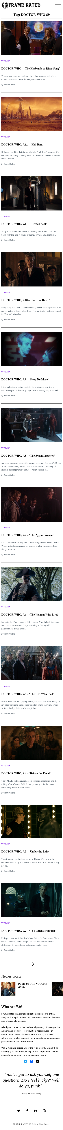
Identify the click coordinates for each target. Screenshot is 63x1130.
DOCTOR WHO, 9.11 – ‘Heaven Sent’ (24, 224)
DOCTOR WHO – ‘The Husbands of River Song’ (30, 68)
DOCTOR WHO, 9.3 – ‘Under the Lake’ (25, 851)
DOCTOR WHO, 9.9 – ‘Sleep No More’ (25, 379)
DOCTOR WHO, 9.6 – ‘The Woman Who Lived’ (30, 614)
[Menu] (58, 5)
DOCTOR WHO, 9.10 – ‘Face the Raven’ (25, 300)
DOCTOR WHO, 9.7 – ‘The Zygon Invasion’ (27, 535)
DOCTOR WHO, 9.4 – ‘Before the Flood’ (26, 773)
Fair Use (39, 1048)
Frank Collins (9, 85)
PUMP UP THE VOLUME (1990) (32, 985)
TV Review (5, 61)
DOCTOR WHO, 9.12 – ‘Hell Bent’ (22, 144)
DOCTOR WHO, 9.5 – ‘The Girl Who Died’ (27, 694)
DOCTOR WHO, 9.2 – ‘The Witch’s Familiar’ (28, 931)
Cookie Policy (26, 1041)
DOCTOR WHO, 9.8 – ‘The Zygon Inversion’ (28, 455)
